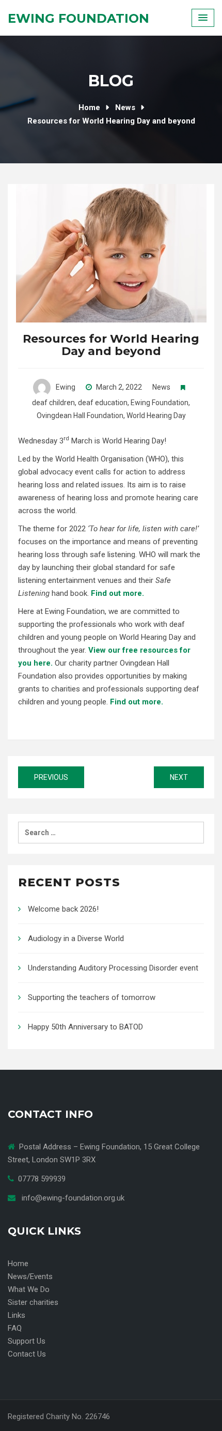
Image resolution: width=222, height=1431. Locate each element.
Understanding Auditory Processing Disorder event (113, 968)
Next (179, 777)
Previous (51, 777)
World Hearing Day (156, 415)
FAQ (15, 1328)
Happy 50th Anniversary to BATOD (85, 1027)
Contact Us (27, 1354)
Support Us (26, 1341)
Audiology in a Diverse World (76, 938)
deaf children (53, 402)
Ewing (65, 387)
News (161, 387)
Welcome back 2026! (63, 909)
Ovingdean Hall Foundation (80, 415)
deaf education (103, 402)
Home (18, 1263)
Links (16, 1315)
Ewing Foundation (78, 18)
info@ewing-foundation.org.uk (73, 1198)
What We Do (29, 1289)
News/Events (30, 1276)
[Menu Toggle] (203, 18)
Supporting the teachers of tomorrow (91, 997)
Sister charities (33, 1302)
